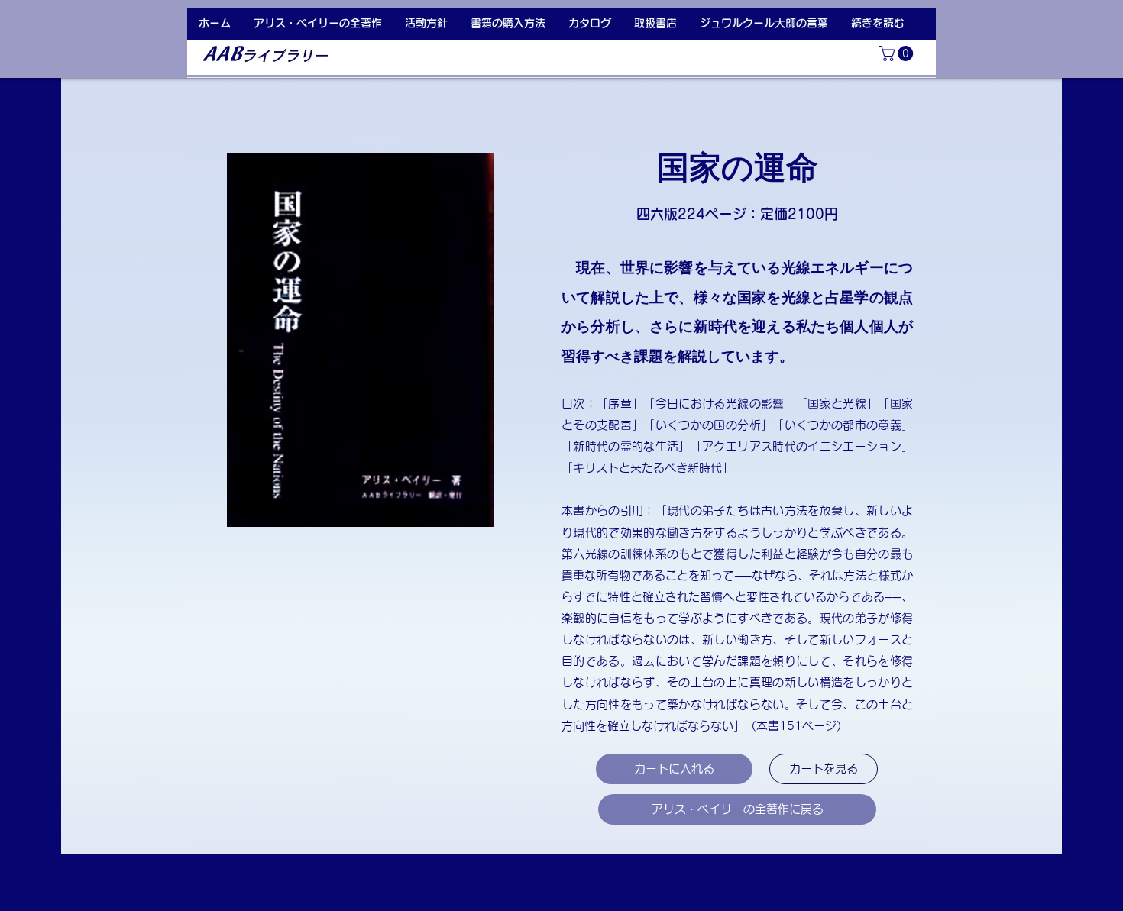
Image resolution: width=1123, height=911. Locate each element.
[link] (898, 53)
